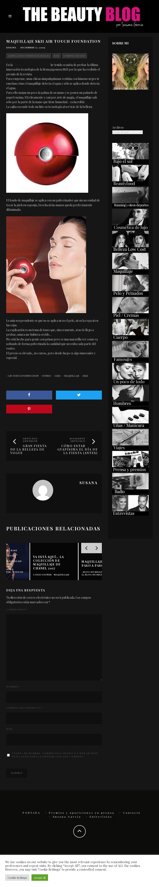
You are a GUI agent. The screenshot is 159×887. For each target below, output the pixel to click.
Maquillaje (71, 375)
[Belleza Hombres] (130, 405)
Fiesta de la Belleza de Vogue (31, 65)
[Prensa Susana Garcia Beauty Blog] (130, 471)
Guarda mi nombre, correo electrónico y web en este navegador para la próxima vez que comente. (55, 755)
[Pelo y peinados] (130, 294)
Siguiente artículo (77, 439)
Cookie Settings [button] (17, 877)
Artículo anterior (30, 439)
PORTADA (31, 812)
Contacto (132, 812)
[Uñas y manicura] (130, 427)
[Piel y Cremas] (130, 316)
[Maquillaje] (130, 272)
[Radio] (130, 493)
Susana (11, 47)
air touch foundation (23, 375)
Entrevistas (101, 816)
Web (9, 728)
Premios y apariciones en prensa (81, 812)
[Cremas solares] (130, 162)
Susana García (67, 816)
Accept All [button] (40, 877)
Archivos (118, 127)
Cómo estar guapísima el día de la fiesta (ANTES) (77, 449)
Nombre (13, 686)
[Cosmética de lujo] (130, 228)
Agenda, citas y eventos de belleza (28, 56)
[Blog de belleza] (130, 383)
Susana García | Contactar (130, 88)
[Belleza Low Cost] (130, 250)
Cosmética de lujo (74, 56)
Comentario (17, 609)
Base (56, 56)
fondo (46, 375)
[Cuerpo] (130, 338)
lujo (58, 375)
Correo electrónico (24, 707)
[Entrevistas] (130, 515)
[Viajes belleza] (130, 449)
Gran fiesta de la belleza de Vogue (28, 449)
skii (85, 375)
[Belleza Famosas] (130, 360)
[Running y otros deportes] (130, 206)
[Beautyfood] (130, 184)
